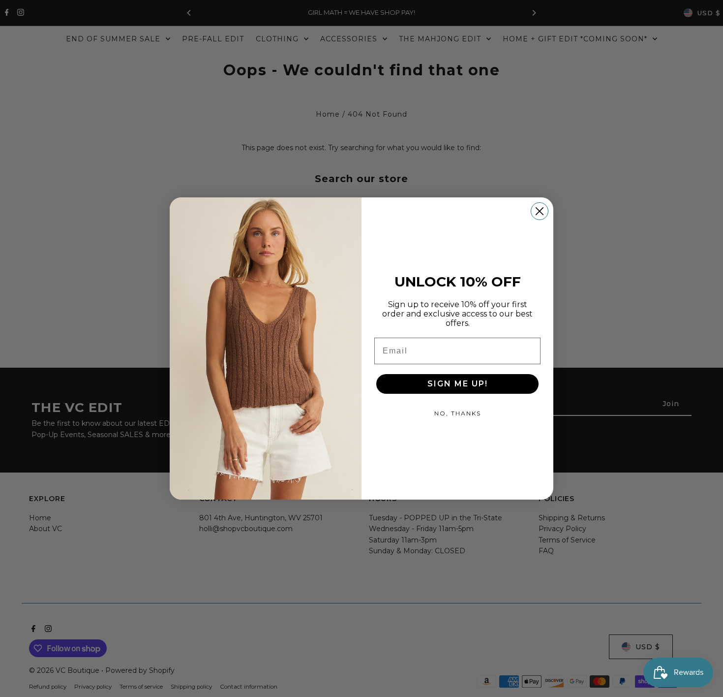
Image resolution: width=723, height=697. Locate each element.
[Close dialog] (539, 211)
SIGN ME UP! (457, 383)
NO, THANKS (457, 413)
